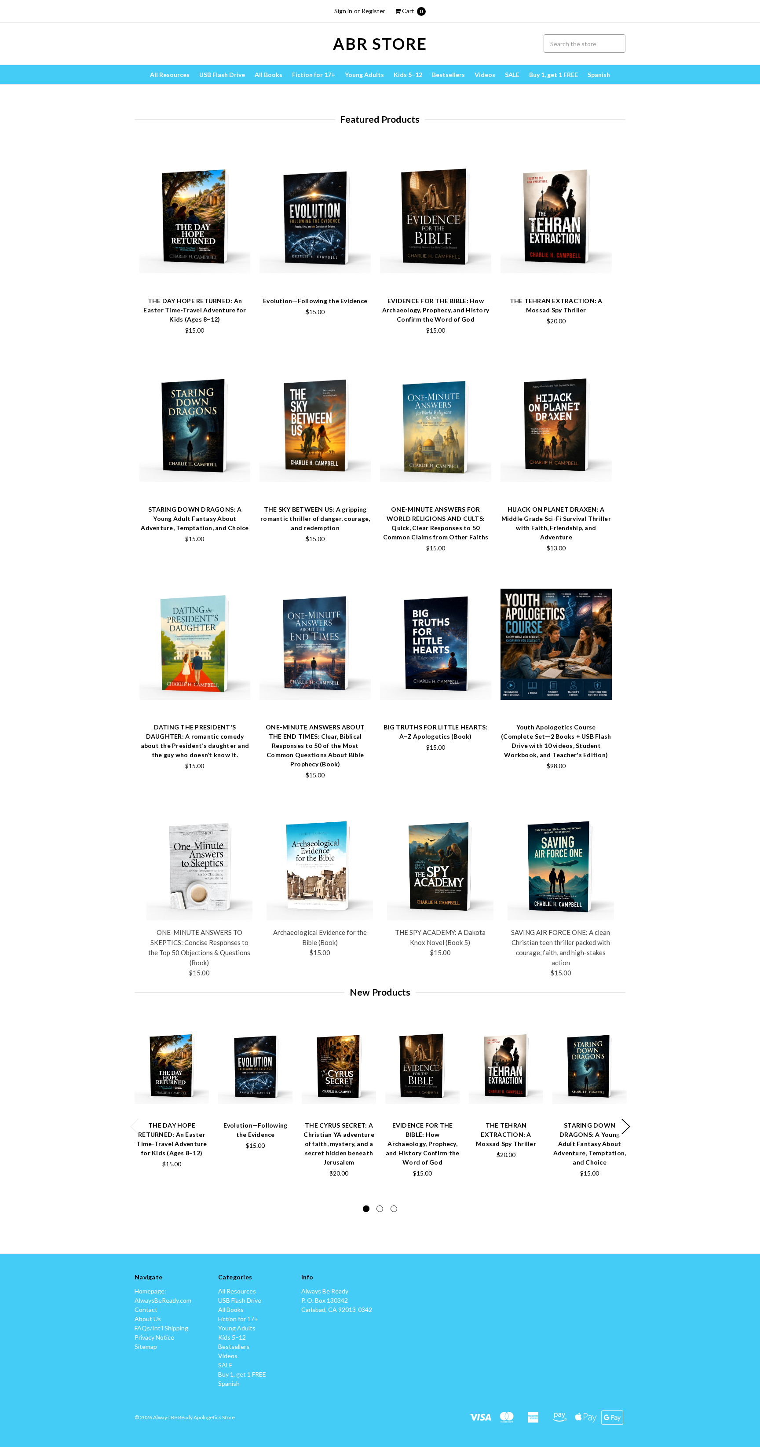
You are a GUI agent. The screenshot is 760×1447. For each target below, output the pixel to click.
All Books (268, 74)
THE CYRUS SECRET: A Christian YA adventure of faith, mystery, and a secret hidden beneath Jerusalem (338, 1143)
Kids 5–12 (408, 74)
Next (626, 1126)
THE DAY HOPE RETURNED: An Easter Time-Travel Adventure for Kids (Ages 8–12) (194, 310)
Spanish (599, 74)
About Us (148, 1318)
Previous (134, 1126)
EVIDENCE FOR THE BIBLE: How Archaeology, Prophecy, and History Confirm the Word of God (436, 310)
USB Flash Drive (222, 74)
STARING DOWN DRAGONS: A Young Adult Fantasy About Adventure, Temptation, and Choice (194, 518)
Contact (146, 1309)
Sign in (343, 11)
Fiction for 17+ (313, 74)
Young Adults (364, 74)
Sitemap (146, 1346)
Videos (485, 74)
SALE (512, 74)
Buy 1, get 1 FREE (553, 74)
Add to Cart (194, 269)
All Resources (170, 74)
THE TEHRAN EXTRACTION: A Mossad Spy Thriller (506, 1134)
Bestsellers (448, 74)
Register (373, 11)
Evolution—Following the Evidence (315, 300)
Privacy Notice (154, 1337)
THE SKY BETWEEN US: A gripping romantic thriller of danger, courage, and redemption (315, 518)
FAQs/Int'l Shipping (161, 1328)
